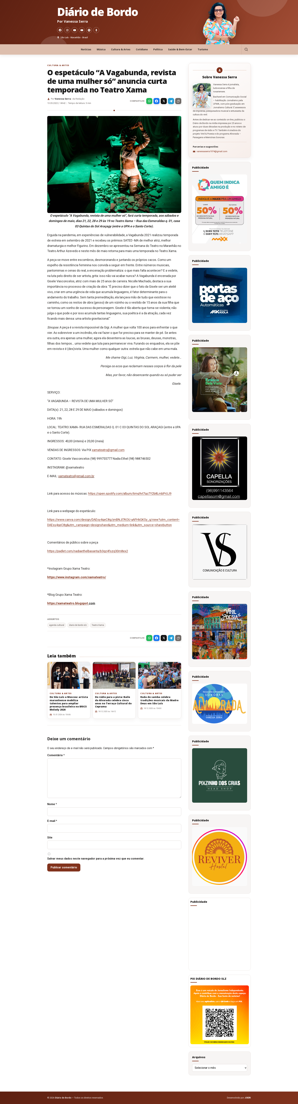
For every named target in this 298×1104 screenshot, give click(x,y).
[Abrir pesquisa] (246, 49)
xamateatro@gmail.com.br (76, 476)
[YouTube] (74, 30)
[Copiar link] (178, 101)
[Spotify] (89, 30)
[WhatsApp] (149, 101)
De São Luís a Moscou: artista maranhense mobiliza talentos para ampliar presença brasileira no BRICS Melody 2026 (69, 703)
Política (158, 49)
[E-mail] (82, 30)
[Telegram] (171, 101)
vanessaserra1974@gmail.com (212, 151)
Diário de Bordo (97, 11)
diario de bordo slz (78, 625)
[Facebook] (60, 30)
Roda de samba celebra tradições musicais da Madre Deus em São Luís (159, 700)
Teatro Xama (98, 625)
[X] (164, 101)
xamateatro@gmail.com (108, 450)
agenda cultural (56, 625)
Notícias (86, 49)
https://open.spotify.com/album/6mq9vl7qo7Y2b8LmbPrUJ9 (129, 493)
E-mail (52, 821)
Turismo (203, 49)
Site (49, 837)
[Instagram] (67, 30)
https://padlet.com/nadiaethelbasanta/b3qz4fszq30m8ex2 (87, 551)
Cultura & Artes (120, 49)
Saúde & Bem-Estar (180, 49)
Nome (52, 804)
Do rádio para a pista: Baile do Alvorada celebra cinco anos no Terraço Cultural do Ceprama (113, 701)
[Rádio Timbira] (96, 30)
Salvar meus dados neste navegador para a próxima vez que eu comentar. (95, 858)
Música (101, 49)
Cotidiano (142, 49)
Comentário (56, 755)
